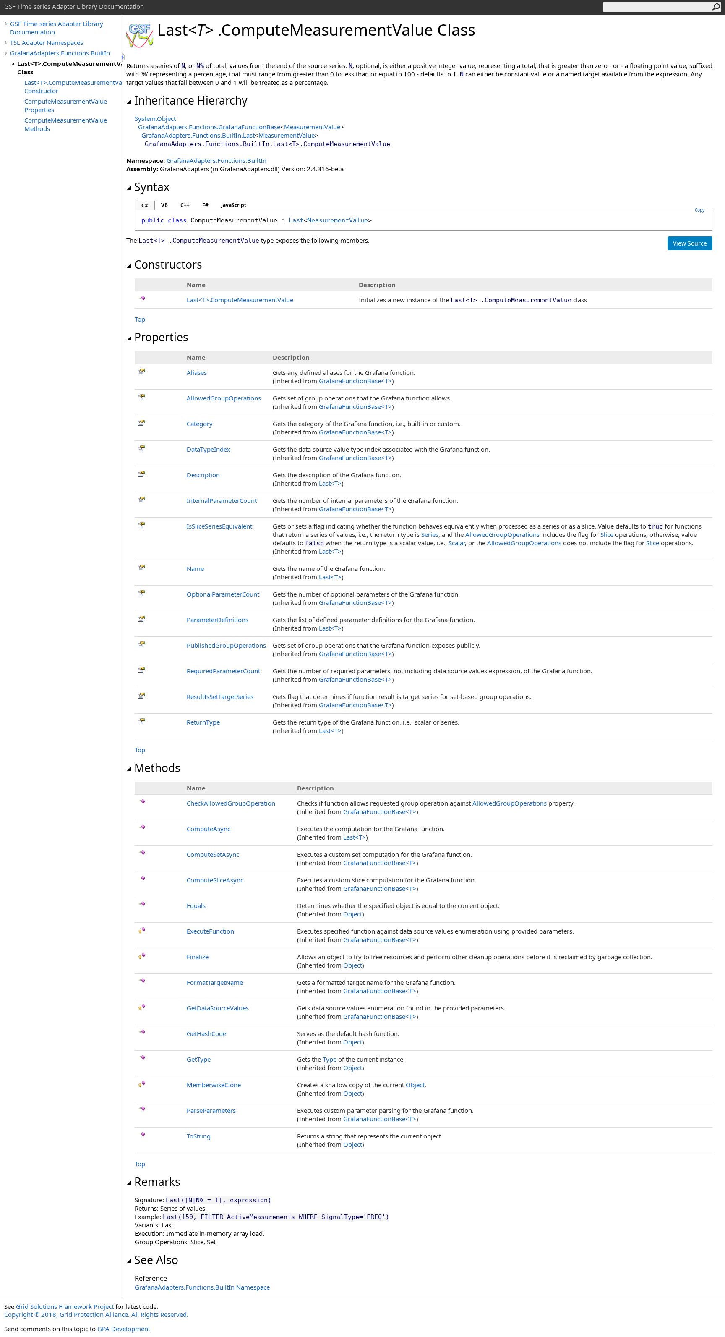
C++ (185, 205)
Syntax (152, 186)
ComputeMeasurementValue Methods (65, 124)
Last (296, 220)
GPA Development (123, 1328)
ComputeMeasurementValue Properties (65, 105)
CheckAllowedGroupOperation (231, 803)
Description (203, 475)
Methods (157, 767)
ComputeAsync (208, 828)
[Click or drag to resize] (124, 57)
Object (352, 914)
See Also (156, 1259)
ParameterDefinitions (217, 619)
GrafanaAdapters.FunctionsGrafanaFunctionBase (209, 127)
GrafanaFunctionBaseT (355, 381)
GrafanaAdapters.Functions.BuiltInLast (198, 135)
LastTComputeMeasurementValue (240, 300)
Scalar (457, 543)
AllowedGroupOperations (224, 398)
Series (429, 534)
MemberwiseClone (214, 1085)
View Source (690, 243)
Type (329, 1059)
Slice (606, 534)
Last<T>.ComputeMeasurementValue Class (69, 67)
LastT (330, 483)
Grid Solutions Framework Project (65, 1306)
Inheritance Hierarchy (191, 100)
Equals (196, 905)
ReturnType (203, 722)
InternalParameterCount (222, 500)
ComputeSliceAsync (215, 880)
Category (200, 423)
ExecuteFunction (210, 931)
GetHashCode (206, 1033)
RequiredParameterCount (223, 671)
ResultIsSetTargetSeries (220, 696)
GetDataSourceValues (218, 1008)
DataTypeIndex (208, 449)
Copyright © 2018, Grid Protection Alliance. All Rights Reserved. (96, 1314)
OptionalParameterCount (223, 594)
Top (140, 319)
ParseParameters (211, 1110)
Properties (161, 337)
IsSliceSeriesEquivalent (219, 526)
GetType (199, 1059)
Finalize (198, 956)
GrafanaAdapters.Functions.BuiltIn (60, 53)
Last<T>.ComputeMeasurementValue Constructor (73, 86)
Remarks (157, 1181)
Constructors (168, 264)
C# (144, 205)
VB (164, 205)
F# (205, 205)
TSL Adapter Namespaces (46, 42)
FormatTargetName (215, 982)
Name (195, 568)
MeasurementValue (312, 127)
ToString (199, 1136)
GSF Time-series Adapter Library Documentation (56, 27)
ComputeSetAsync (213, 854)
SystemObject (155, 118)
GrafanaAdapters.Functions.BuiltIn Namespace (202, 1287)
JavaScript (233, 205)
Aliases (197, 372)
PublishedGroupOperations (226, 645)
